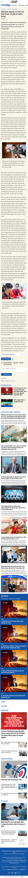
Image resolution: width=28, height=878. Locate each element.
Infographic (18, 598)
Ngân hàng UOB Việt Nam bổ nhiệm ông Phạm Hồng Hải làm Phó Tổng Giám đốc (13, 567)
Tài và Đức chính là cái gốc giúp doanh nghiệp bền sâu (13, 696)
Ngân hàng (15, 362)
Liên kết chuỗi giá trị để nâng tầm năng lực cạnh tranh (9, 751)
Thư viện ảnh (12, 598)
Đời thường (4, 801)
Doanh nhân (21, 5)
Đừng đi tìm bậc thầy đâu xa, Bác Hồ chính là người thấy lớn (12, 671)
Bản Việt (21, 362)
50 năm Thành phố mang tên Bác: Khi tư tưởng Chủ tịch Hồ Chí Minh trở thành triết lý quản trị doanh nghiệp (13, 734)
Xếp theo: (3, 380)
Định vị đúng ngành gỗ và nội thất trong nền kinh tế (9, 743)
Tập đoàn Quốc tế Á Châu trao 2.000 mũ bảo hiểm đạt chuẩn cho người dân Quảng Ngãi (8, 832)
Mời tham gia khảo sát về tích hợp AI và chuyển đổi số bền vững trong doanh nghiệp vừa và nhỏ (9, 787)
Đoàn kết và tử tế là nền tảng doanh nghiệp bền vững (12, 622)
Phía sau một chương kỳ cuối (11, 780)
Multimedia (4, 596)
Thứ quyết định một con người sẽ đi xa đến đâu (9, 794)
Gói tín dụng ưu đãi (7, 364)
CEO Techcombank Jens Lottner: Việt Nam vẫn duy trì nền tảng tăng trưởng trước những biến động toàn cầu (13, 447)
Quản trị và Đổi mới (6, 758)
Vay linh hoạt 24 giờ (8, 362)
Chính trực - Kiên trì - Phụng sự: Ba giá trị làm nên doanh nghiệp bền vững (14, 646)
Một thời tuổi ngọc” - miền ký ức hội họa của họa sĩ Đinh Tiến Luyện (9, 841)
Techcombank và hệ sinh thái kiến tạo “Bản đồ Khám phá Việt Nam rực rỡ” (13, 538)
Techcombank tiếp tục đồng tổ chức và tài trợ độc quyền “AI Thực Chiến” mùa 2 (13, 477)
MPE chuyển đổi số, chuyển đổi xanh (19, 400)
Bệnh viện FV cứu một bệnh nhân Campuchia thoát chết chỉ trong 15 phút (13, 824)
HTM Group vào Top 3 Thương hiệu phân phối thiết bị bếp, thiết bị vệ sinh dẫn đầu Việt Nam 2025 (20, 391)
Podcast (6, 598)
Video (2, 598)
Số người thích (12, 380)
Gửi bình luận (6, 374)
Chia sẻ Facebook (6, 358)
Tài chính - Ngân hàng (12, 9)
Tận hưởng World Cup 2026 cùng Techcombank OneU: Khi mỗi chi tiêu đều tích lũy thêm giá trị (13, 507)
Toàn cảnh (14, 5)
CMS (12, 876)
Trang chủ (3, 9)
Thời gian (7, 380)
